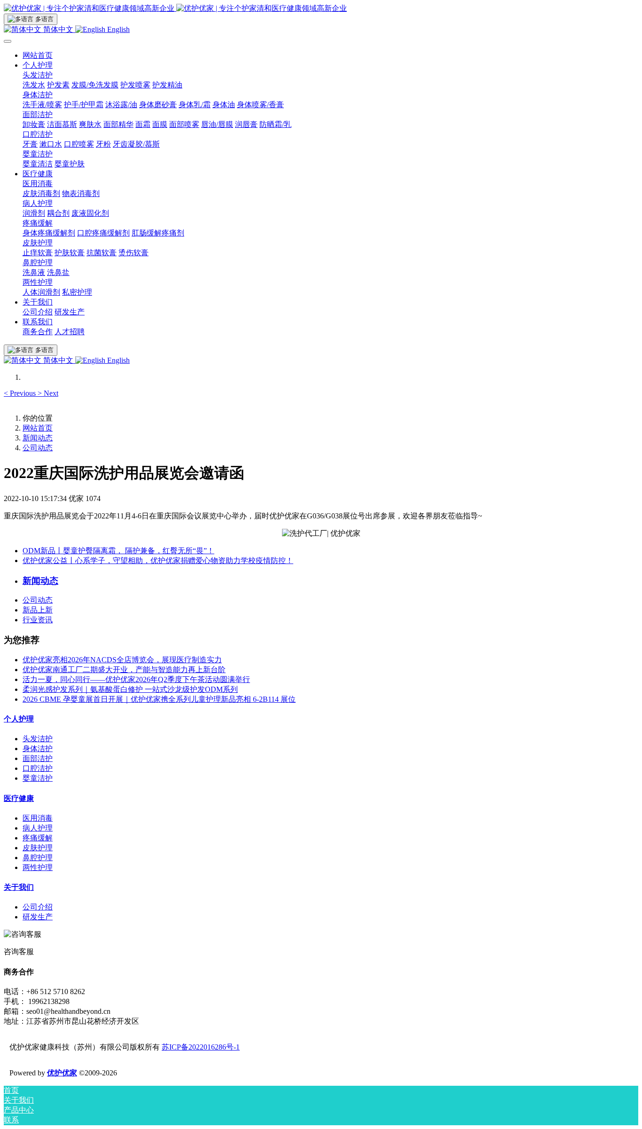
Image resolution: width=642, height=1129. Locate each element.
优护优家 (62, 1073)
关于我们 (19, 887)
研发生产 (38, 917)
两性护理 (38, 867)
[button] (21, 393)
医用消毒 (38, 818)
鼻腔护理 (38, 858)
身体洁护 (38, 749)
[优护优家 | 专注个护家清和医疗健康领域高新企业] (321, 9)
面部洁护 (38, 758)
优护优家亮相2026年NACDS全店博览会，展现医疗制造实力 (122, 660)
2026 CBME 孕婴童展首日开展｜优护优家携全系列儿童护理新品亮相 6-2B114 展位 (159, 699)
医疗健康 (19, 798)
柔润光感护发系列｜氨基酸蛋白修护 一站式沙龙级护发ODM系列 (130, 689)
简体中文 (58, 29)
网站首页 (38, 55)
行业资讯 (38, 620)
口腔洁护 (38, 768)
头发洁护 (38, 739)
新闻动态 (38, 438)
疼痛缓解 (38, 838)
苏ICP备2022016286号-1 (201, 1047)
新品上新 (38, 610)
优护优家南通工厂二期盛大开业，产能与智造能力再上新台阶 (124, 670)
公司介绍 (38, 907)
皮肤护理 (38, 848)
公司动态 (38, 448)
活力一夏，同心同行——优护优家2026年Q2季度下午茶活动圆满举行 (136, 679)
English (117, 29)
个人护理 (19, 719)
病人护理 (38, 828)
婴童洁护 (38, 778)
